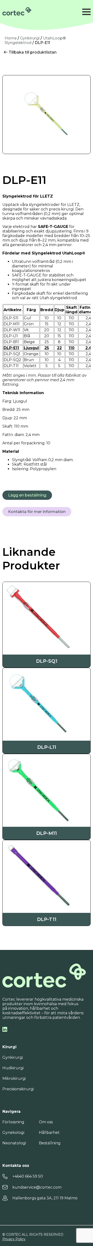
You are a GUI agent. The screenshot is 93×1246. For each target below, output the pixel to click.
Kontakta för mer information (37, 511)
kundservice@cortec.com (37, 1187)
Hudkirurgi (13, 1068)
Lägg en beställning (27, 495)
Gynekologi (13, 1132)
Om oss (46, 1122)
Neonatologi (14, 1143)
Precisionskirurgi (18, 1089)
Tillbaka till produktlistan (32, 52)
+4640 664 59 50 (27, 1176)
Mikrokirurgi (14, 1078)
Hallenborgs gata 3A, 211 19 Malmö (45, 1198)
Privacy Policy (14, 1239)
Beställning (50, 1143)
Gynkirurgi (30, 38)
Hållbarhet (49, 1132)
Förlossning (13, 1122)
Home (11, 38)
